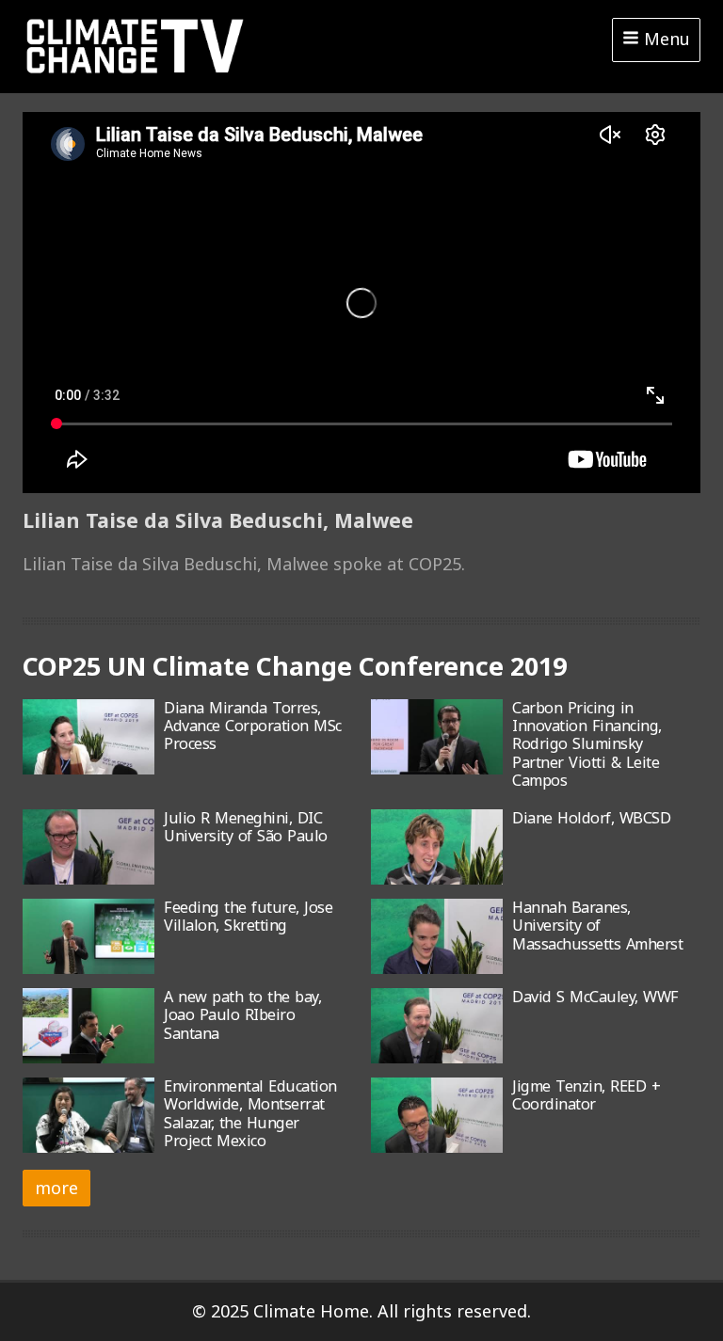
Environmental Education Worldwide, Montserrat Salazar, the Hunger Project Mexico (250, 1113)
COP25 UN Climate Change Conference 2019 (295, 665)
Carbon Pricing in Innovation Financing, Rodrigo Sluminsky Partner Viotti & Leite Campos (587, 744)
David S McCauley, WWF (595, 996)
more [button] (56, 1187)
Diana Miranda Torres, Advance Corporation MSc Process (253, 726)
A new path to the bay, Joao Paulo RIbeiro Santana (242, 1015)
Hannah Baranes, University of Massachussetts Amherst (597, 925)
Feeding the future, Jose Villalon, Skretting (248, 916)
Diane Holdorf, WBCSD (591, 817)
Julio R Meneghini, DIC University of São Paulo (246, 826)
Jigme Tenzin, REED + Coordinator (586, 1095)
